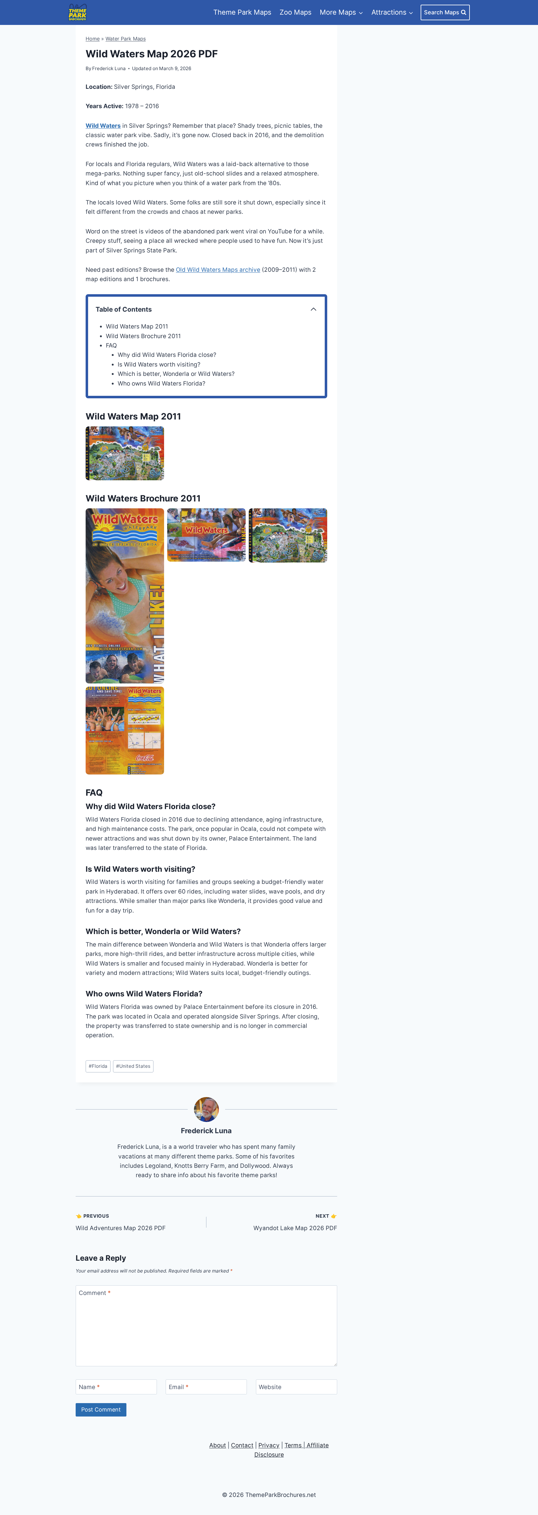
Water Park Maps (126, 39)
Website (270, 1387)
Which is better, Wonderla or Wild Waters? (176, 373)
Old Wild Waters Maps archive (218, 269)
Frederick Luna (206, 1130)
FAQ (111, 345)
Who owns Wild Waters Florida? (161, 383)
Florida (98, 1066)
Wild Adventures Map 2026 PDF (121, 1222)
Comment (95, 1292)
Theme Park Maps (242, 12)
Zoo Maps (296, 12)
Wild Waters (103, 125)
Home (93, 39)
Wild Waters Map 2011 (137, 326)
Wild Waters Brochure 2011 (143, 336)
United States (133, 1066)
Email (179, 1387)
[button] (125, 453)
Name (89, 1387)
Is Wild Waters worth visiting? (159, 364)
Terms (293, 1445)
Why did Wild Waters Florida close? (167, 354)
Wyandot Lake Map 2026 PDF (295, 1222)
